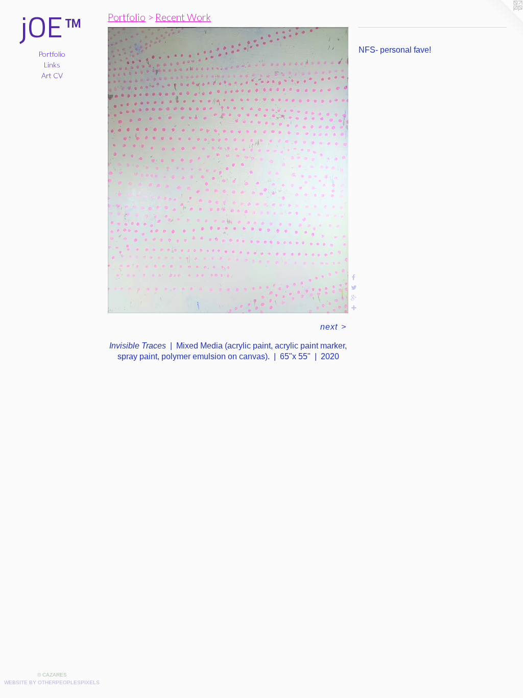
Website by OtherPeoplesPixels (52, 682)
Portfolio (51, 54)
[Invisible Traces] (228, 170)
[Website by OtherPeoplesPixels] (502, 20)
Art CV (52, 75)
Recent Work (183, 17)
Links (52, 64)
